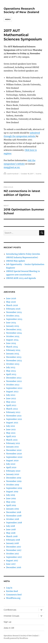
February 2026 (13, 309)
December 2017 (13, 546)
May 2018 (10, 533)
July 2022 (10, 395)
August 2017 (12, 560)
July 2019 (10, 495)
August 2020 (12, 460)
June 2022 (11, 398)
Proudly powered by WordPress (16, 638)
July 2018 (10, 526)
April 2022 (11, 405)
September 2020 (14, 457)
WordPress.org (13, 598)
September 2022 (14, 388)
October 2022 (12, 384)
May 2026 (11, 302)
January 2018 (12, 543)
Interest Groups (11, 616)
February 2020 (13, 471)
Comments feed (14, 594)
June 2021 (11, 429)
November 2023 (14, 360)
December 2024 (13, 329)
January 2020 (12, 474)
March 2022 (12, 409)
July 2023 (10, 367)
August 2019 (12, 491)
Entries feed (12, 591)
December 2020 (13, 450)
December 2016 (13, 567)
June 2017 (11, 564)
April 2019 (11, 505)
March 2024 (12, 346)
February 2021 (13, 443)
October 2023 (12, 364)
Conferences (10, 610)
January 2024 (12, 353)
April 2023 (11, 374)
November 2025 (14, 312)
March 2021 (11, 440)
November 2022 (14, 381)
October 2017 (12, 553)
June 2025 (11, 322)
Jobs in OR (9, 628)
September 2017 (14, 557)
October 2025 (12, 315)
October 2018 (12, 519)
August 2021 (12, 422)
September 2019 (14, 488)
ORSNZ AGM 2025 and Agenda (21, 278)
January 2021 (12, 446)
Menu (7, 19)
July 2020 (10, 464)
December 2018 (13, 512)
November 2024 (14, 333)
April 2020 (11, 467)
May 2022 (11, 402)
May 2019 (11, 502)
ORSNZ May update (15, 261)
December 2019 (13, 477)
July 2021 (10, 426)
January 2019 (12, 509)
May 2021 (10, 433)
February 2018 (13, 540)
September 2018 (14, 522)
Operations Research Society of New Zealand (21, 10)
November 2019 (14, 481)
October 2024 (12, 336)
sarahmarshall (13, 174)
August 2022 (12, 391)
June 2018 (11, 529)
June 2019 (11, 498)
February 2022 (13, 412)
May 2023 (11, 371)
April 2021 (11, 436)
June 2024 (11, 343)
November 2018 (13, 515)
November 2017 (13, 550)
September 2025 (14, 319)
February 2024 (13, 350)
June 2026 (11, 298)
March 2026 (12, 305)
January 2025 (12, 326)
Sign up (7, 622)
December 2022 (13, 377)
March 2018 (11, 536)
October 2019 (12, 484)
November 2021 (13, 415)
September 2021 (14, 419)
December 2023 (13, 357)
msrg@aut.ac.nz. (12, 167)
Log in (9, 587)
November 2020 (14, 453)
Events (38, 174)
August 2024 (12, 340)
